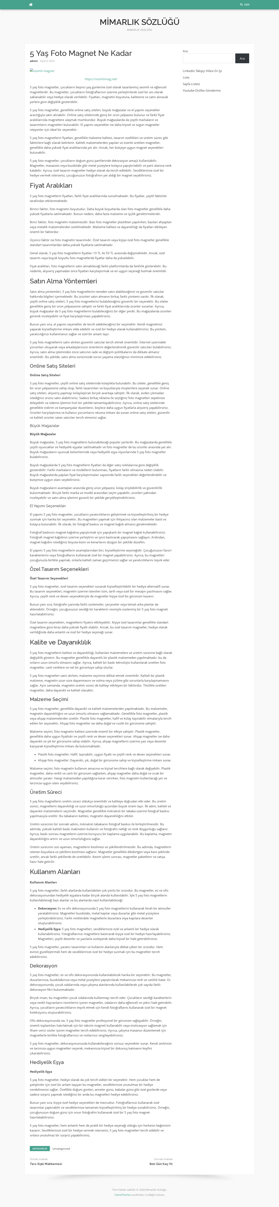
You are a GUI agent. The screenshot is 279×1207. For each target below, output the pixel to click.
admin (34, 61)
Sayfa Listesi (191, 84)
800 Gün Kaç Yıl (161, 1164)
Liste (186, 77)
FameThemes (123, 1195)
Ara (185, 51)
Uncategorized (61, 1148)
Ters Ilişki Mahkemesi (46, 1164)
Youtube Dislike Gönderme (202, 90)
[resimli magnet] (42, 70)
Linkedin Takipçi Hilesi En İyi (202, 71)
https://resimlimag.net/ (101, 79)
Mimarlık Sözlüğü (140, 22)
